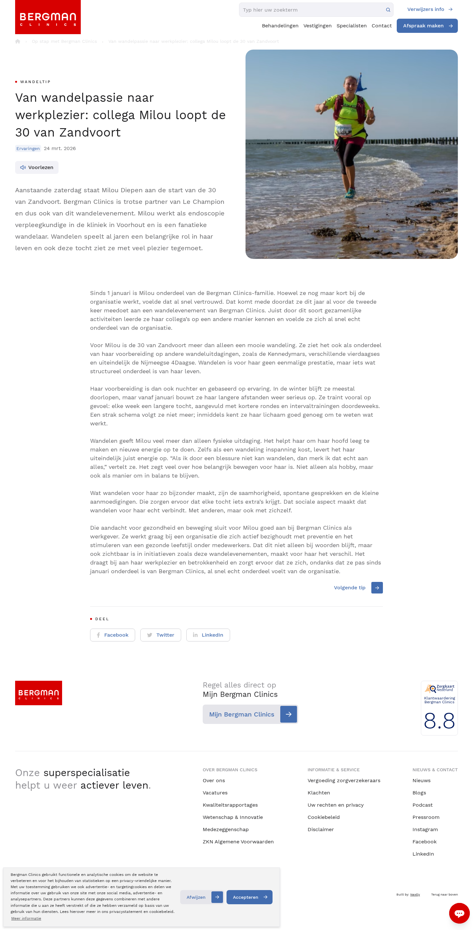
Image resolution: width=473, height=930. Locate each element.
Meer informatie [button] (26, 918)
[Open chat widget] (459, 913)
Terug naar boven (444, 894)
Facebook (116, 635)
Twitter (165, 635)
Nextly (415, 894)
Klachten (319, 793)
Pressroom (426, 817)
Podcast (423, 805)
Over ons (214, 780)
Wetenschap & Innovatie (233, 817)
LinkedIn (212, 635)
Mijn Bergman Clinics (241, 714)
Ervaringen (28, 148)
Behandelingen (280, 26)
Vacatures (215, 793)
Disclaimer (321, 829)
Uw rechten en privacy (336, 805)
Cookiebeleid (324, 817)
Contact (382, 26)
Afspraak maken (423, 26)
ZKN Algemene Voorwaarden (238, 842)
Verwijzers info (425, 9)
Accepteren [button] (245, 897)
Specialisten (352, 26)
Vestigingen (317, 26)
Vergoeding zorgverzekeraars (344, 780)
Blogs (419, 793)
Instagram (425, 829)
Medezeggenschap (226, 829)
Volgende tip (350, 587)
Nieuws (422, 780)
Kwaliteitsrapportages (230, 805)
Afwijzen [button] (196, 897)
